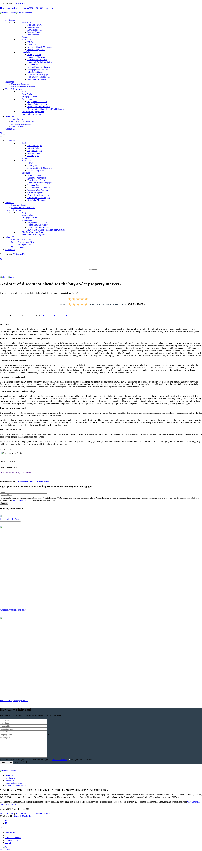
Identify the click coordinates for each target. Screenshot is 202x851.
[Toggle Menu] (1, 136)
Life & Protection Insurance (23, 87)
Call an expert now (47, 315)
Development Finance (37, 59)
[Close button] (1, 259)
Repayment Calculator (37, 101)
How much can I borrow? (38, 106)
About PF (9, 116)
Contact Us (10, 129)
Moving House (34, 32)
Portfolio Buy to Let (36, 49)
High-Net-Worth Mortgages (39, 62)
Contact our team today (15, 785)
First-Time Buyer (34, 25)
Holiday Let (32, 44)
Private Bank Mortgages (38, 74)
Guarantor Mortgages (36, 57)
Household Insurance (20, 84)
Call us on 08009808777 (26, 481)
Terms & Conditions (42, 813)
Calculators (27, 99)
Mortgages (10, 20)
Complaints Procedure (15, 840)
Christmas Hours (20, 3)
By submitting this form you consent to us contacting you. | (33, 759)
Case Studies (27, 94)
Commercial (27, 37)
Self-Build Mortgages (36, 79)
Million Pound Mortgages (38, 67)
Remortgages (33, 35)
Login (47, 8)
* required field (20, 762)
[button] (53, 8)
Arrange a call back (60, 315)
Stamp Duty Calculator (37, 104)
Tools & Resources (13, 89)
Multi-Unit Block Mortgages (39, 47)
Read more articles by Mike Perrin (16, 473)
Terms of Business (59, 759)
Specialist (26, 52)
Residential (27, 22)
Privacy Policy (19, 500)
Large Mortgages (34, 30)
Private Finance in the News (23, 121)
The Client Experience (21, 124)
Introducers (10, 832)
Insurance (9, 82)
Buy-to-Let (27, 40)
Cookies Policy (23, 813)
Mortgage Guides (29, 96)
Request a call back (43, 481)
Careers (8, 835)
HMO (30, 42)
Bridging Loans (34, 54)
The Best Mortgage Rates (33, 111)
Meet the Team (17, 126)
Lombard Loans (34, 64)
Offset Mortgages (35, 72)
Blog (24, 92)
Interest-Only (33, 27)
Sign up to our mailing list (33, 114)
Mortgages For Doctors (37, 69)
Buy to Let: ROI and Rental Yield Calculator (46, 109)
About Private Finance (21, 119)
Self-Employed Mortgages (38, 77)
